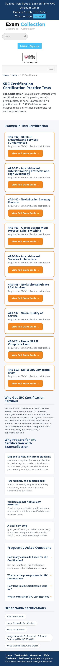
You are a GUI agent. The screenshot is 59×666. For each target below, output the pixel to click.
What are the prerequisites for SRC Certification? (27, 577)
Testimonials (21, 655)
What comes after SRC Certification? (28, 596)
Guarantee (35, 655)
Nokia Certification (16, 629)
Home (6, 75)
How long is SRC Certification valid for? (27, 587)
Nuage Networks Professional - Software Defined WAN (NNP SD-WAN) (27, 637)
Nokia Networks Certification (21, 623)
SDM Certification (15, 616)
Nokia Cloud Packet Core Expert (22, 645)
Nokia (14, 75)
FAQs (46, 655)
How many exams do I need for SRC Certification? (27, 558)
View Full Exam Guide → (25, 153)
